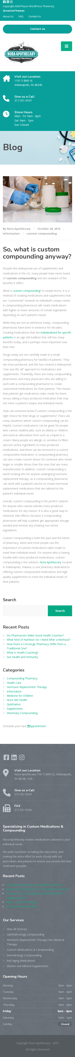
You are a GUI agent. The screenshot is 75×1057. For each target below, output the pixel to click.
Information (11, 233)
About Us (8, 16)
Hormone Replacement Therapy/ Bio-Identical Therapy (35, 942)
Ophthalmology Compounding (25, 934)
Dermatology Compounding (24, 955)
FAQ (21, 16)
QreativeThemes (13, 10)
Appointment (38, 726)
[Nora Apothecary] (21, 54)
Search (9, 600)
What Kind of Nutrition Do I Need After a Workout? (38, 639)
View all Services (17, 929)
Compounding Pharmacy (22, 678)
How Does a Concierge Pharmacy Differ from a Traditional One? (36, 646)
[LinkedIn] (8, 2)
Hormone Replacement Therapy (27, 687)
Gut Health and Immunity (22, 657)
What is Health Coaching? (22, 652)
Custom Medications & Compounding (30, 949)
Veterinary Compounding (22, 713)
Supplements (15, 708)
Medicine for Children (20, 695)
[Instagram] (11, 2)
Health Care (14, 683)
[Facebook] (4, 2)
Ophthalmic (14, 704)
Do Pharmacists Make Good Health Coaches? (35, 635)
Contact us (37, 29)
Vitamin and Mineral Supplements (27, 966)
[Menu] (66, 46)
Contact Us (34, 16)
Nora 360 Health (17, 700)
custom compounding (42, 233)
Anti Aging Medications (21, 960)
